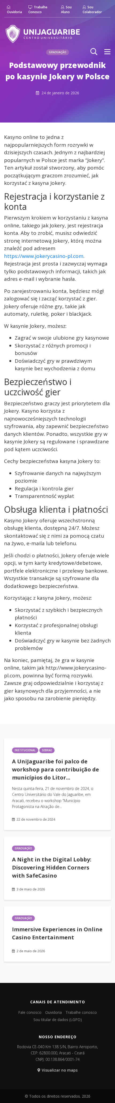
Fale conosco (29, 1012)
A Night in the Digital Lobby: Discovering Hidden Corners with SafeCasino (51, 867)
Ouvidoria (14, 12)
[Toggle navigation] (107, 51)
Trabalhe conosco (81, 1012)
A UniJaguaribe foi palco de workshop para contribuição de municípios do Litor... (55, 769)
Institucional (25, 750)
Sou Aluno (66, 9)
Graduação (23, 848)
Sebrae (47, 750)
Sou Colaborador (92, 9)
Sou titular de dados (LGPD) (57, 1019)
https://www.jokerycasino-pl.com (43, 256)
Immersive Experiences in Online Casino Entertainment (57, 933)
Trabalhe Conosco (37, 9)
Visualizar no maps (60, 1070)
